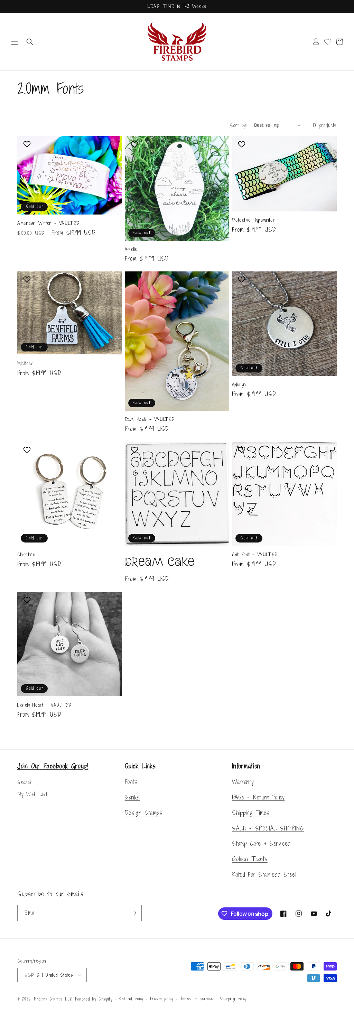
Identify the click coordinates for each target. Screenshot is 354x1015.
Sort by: (238, 125)
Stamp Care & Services (261, 843)
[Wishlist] (328, 41)
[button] (14, 41)
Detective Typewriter (253, 220)
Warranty (243, 782)
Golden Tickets (249, 859)
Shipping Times (250, 813)
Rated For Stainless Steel (264, 874)
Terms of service (196, 999)
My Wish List (32, 794)
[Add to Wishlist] (28, 144)
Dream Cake (160, 562)
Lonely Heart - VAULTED (44, 705)
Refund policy (131, 999)
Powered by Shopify (94, 999)
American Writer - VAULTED (48, 223)
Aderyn (239, 385)
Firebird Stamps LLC (53, 999)
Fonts (131, 782)
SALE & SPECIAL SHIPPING (268, 828)
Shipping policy (233, 999)
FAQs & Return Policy (258, 797)
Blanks (132, 797)
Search (25, 782)
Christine (26, 555)
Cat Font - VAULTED (255, 555)
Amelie (131, 249)
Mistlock (25, 364)
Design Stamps (143, 813)
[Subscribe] (133, 913)
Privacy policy (162, 999)
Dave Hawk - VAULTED (150, 419)
